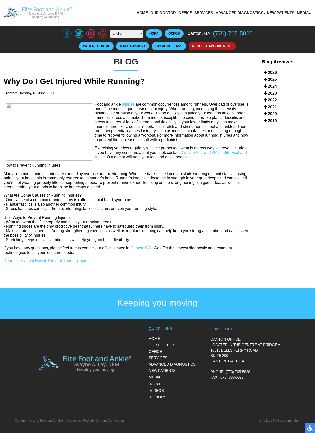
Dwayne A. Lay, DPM (198, 152)
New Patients (280, 13)
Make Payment (132, 46)
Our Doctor (163, 13)
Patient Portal (96, 46)
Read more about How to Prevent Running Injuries (48, 261)
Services (203, 13)
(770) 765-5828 (232, 33)
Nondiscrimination (287, 420)
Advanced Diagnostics (239, 13)
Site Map (265, 420)
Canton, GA (140, 248)
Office (185, 13)
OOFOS (174, 33)
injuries (128, 104)
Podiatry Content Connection (103, 420)
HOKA (153, 33)
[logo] (38, 13)
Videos (157, 390)
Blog (155, 384)
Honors (158, 397)
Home (142, 13)
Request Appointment (212, 46)
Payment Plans (168, 46)
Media (303, 13)
